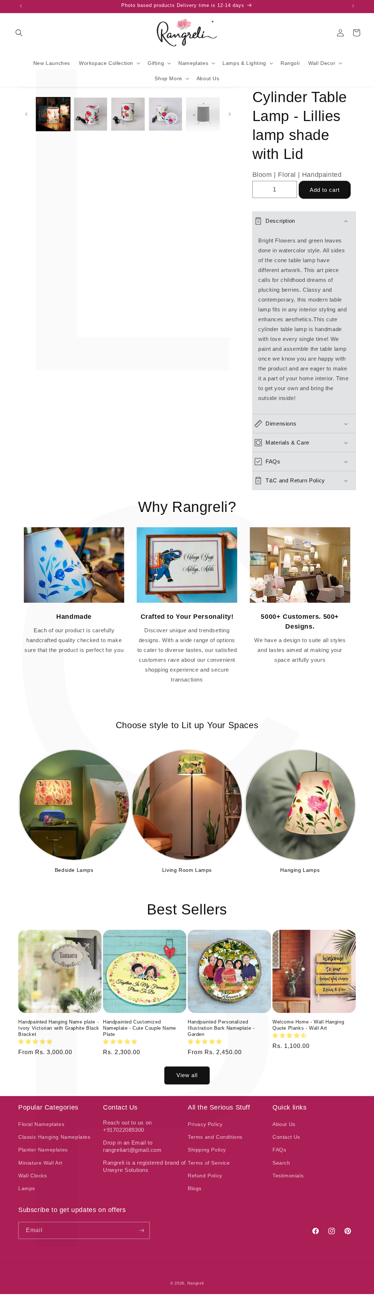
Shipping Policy (207, 1150)
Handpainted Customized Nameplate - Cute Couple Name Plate (139, 1028)
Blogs (195, 1188)
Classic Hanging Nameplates (54, 1137)
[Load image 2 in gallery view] (91, 114)
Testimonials (288, 1175)
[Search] (19, 33)
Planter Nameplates (43, 1150)
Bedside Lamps (74, 870)
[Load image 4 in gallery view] (166, 114)
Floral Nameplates (41, 1124)
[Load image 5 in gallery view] (203, 114)
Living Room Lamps (187, 870)
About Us (283, 1124)
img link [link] (74, 532)
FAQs (279, 1150)
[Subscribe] (141, 1230)
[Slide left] (26, 114)
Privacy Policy (205, 1124)
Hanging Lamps (300, 870)
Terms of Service (209, 1163)
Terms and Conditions (215, 1137)
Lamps (26, 1188)
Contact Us (286, 1137)
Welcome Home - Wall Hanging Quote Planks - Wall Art (308, 1025)
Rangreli (195, 1283)
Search (281, 1163)
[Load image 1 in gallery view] (53, 114)
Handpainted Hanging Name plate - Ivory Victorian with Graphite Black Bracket (58, 1028)
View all (187, 1075)
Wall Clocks (32, 1175)
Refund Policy (205, 1175)
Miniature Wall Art (40, 1163)
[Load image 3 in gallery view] (128, 114)
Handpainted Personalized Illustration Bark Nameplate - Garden (221, 1028)
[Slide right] (230, 114)
